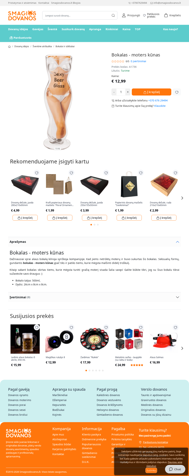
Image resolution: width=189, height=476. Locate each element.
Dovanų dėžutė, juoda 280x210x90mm (22, 204)
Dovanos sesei (17, 410)
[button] (131, 15)
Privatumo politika (122, 434)
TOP (137, 29)
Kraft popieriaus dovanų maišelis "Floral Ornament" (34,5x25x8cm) (59, 204)
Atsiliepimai (59, 439)
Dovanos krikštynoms (110, 405)
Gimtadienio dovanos (110, 414)
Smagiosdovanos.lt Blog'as (65, 2)
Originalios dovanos (153, 410)
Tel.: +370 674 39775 (153, 447)
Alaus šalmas (157, 357)
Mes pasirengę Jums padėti (155, 435)
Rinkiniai (112, 29)
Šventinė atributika (42, 46)
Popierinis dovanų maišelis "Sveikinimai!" (128, 204)
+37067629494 (139, 2)
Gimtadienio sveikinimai (89, 455)
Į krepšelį (153, 92)
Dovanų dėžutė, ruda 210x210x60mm (160, 204)
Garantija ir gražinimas (118, 446)
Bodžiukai (58, 410)
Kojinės (56, 414)
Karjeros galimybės (64, 449)
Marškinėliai (60, 395)
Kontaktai (43, 2)
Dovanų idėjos (18, 29)
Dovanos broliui (18, 414)
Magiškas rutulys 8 (55, 357)
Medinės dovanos (152, 405)
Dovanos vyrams (18, 395)
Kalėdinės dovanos (108, 395)
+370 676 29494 (158, 100)
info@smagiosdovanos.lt (167, 2)
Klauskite (160, 106)
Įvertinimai (20, 297)
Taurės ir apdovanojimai (156, 395)
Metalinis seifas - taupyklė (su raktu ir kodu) (128, 358)
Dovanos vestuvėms (109, 400)
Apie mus (58, 434)
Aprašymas (18, 242)
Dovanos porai (17, 405)
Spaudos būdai (61, 444)
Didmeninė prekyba (94, 439)
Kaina (126, 29)
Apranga (95, 29)
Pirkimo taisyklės (121, 439)
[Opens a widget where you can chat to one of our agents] (175, 469)
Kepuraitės (59, 405)
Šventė (52, 29)
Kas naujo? (170, 29)
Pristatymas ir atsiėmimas (22, 2)
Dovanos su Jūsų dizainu (156, 414)
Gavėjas (37, 29)
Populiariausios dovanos (91, 446)
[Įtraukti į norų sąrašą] (177, 91)
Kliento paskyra (91, 434)
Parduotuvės (22, 37)
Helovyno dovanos (108, 410)
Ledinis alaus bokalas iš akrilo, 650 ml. (23, 358)
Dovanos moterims (19, 400)
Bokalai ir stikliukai (65, 46)
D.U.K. (85, 462)
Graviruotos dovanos (153, 400)
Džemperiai (59, 400)
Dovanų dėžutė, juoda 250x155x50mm (91, 204)
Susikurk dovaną (73, 29)
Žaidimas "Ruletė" (89, 357)
